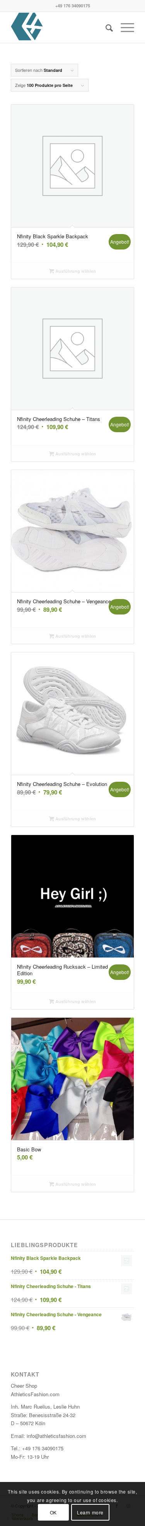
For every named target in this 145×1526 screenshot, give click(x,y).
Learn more (90, 1512)
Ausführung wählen (75, 271)
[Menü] (123, 27)
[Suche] (105, 27)
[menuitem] (105, 27)
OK (53, 1512)
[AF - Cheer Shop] (60, 27)
